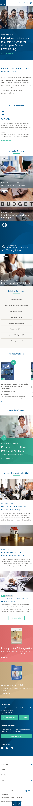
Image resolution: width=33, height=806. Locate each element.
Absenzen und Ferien (16, 329)
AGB (12, 791)
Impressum (4, 791)
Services (3, 780)
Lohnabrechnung (16, 317)
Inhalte (3, 770)
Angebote (4, 775)
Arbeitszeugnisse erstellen (16, 341)
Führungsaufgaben (16, 299)
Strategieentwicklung (16, 311)
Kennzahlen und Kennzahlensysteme (16, 305)
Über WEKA (4, 764)
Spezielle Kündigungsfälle (16, 335)
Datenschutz (5, 794)
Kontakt (19, 797)
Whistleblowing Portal (7, 797)
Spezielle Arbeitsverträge (16, 323)
